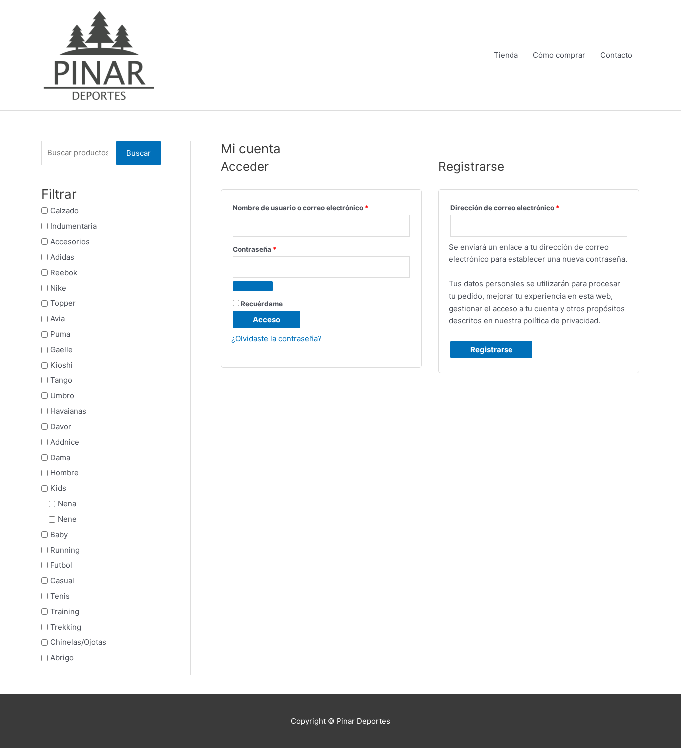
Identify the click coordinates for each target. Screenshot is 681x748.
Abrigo (62, 657)
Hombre (64, 472)
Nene (67, 519)
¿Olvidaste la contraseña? (276, 338)
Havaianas (68, 411)
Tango (61, 380)
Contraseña (273, 248)
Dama (60, 457)
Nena (67, 503)
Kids (58, 488)
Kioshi (61, 365)
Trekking (65, 626)
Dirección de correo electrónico (523, 206)
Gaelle (61, 349)
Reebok (63, 272)
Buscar (138, 153)
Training (64, 611)
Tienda (506, 55)
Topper (63, 303)
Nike (58, 287)
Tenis (60, 596)
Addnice (64, 442)
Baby (59, 534)
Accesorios (70, 241)
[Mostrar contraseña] (253, 286)
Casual (62, 580)
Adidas (62, 257)
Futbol (61, 565)
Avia (57, 318)
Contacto (616, 55)
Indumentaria (73, 226)
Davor (60, 426)
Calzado (64, 210)
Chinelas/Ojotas (78, 642)
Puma (60, 334)
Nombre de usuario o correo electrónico (319, 206)
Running (65, 550)
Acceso (266, 319)
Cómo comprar (559, 55)
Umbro (62, 395)
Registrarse (491, 349)
